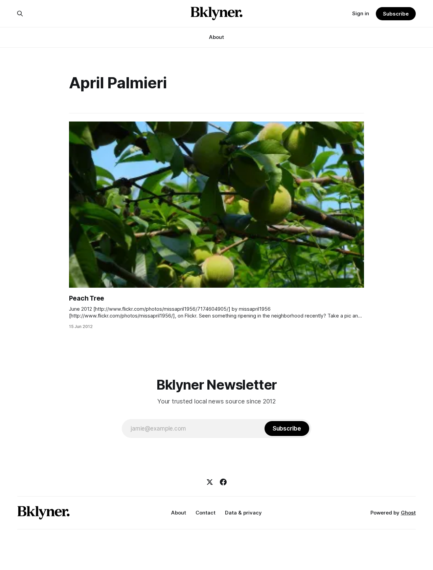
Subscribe (395, 13)
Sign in (360, 13)
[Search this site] (20, 13)
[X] (209, 482)
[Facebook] (223, 482)
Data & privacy (243, 512)
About (216, 37)
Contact (205, 512)
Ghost (408, 512)
